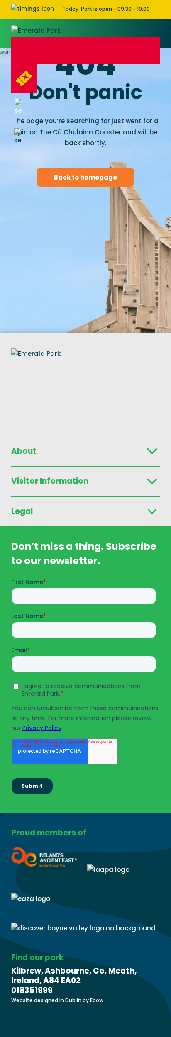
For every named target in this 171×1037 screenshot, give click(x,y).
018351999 (32, 990)
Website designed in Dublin (47, 1000)
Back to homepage (85, 177)
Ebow (96, 1000)
